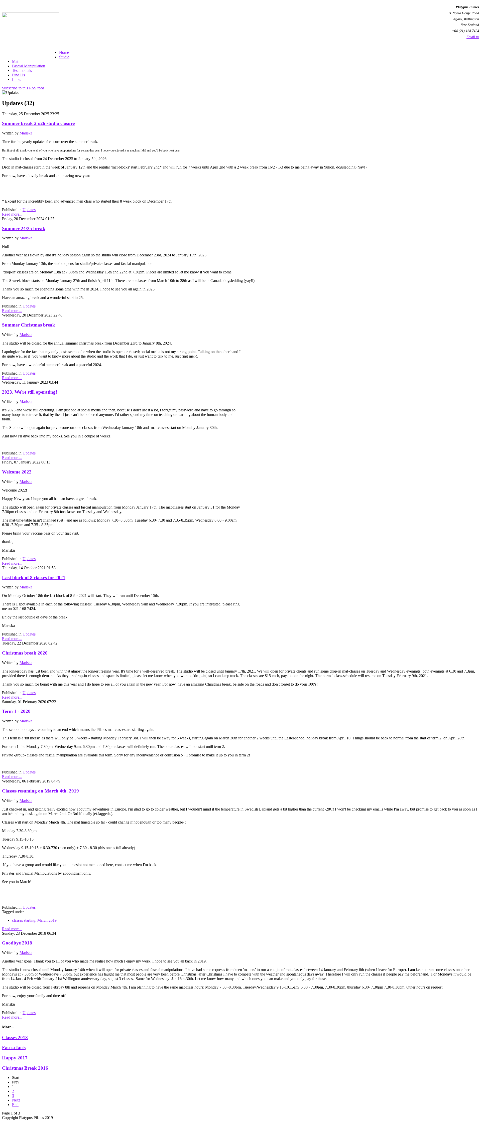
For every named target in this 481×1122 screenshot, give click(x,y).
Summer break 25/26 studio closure (38, 123)
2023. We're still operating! (29, 392)
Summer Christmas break (28, 325)
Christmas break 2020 (25, 653)
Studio (64, 57)
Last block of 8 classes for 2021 (33, 577)
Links (16, 79)
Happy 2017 (15, 1057)
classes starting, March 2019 (34, 920)
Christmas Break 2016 (25, 1068)
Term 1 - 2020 (16, 711)
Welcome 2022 (17, 471)
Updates (29, 210)
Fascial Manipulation (28, 66)
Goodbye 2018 (17, 942)
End (15, 1104)
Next (16, 1100)
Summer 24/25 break (23, 228)
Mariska (26, 133)
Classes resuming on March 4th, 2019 (40, 790)
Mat (15, 61)
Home (64, 52)
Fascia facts (14, 1047)
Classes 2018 (15, 1037)
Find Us (18, 75)
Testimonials (22, 70)
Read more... (12, 214)
